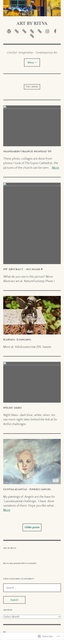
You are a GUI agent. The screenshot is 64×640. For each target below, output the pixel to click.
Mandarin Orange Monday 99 (27, 151)
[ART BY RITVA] (32, 8)
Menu (30, 62)
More (55, 168)
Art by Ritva (9, 548)
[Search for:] (32, 587)
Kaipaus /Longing (17, 339)
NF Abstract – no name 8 (23, 269)
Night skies (12, 408)
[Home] (9, 31)
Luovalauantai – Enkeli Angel (27, 489)
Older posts (32, 527)
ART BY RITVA (32, 23)
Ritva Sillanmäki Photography (20, 563)
